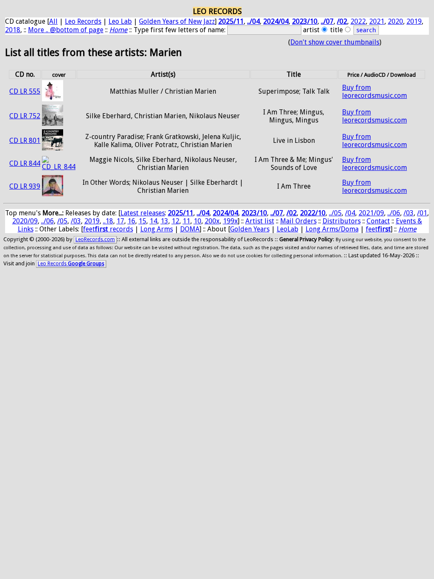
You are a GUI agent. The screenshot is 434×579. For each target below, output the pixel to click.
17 (120, 221)
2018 (12, 30)
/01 (422, 213)
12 (175, 221)
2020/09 (25, 221)
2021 (376, 21)
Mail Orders (298, 221)
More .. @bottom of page (65, 30)
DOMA (190, 229)
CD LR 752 (24, 116)
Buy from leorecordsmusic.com (374, 92)
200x (212, 221)
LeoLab (287, 229)
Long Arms (156, 229)
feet (378, 229)
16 (131, 221)
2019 (414, 21)
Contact (378, 221)
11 (186, 221)
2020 (395, 21)
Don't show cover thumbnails (334, 42)
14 (153, 221)
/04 (350, 213)
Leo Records (83, 21)
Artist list (259, 221)
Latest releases (142, 213)
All (53, 21)
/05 (62, 221)
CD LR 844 (24, 163)
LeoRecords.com (95, 239)
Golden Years (250, 229)
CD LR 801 (24, 140)
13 (164, 221)
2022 (358, 21)
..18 (108, 221)
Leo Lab (120, 21)
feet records (108, 229)
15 (142, 221)
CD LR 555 (24, 91)
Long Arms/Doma (332, 229)
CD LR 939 (24, 186)
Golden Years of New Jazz (177, 21)
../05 (335, 213)
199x (230, 221)
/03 (408, 213)
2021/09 (371, 213)
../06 (393, 213)
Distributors (342, 221)
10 (197, 221)
